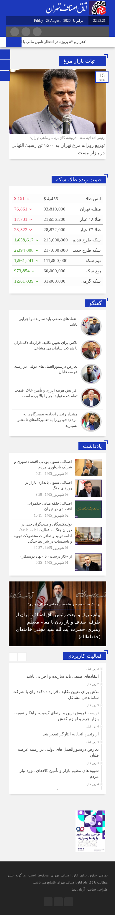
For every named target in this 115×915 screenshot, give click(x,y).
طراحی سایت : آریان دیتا (90, 889)
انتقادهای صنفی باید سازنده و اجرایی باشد (63, 676)
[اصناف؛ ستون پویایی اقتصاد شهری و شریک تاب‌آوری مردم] (57, 467)
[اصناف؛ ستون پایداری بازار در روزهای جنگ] (57, 488)
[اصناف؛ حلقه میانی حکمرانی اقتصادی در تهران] (57, 509)
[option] (57, 613)
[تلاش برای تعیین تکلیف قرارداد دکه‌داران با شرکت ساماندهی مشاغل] (57, 350)
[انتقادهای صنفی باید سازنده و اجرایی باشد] (57, 326)
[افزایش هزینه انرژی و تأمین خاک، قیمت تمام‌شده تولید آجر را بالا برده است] (57, 398)
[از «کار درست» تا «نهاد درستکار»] (57, 561)
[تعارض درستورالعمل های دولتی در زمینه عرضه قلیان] (57, 374)
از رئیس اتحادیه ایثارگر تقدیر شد (71, 734)
